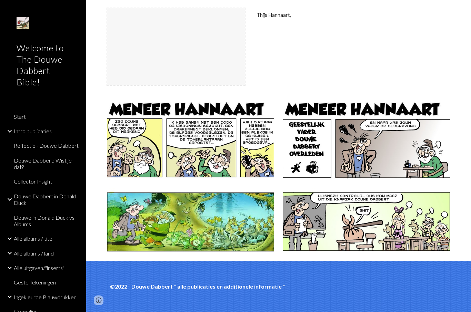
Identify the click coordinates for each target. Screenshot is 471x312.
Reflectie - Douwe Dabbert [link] (46, 145)
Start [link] (20, 116)
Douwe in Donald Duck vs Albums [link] (44, 220)
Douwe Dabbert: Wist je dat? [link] (43, 163)
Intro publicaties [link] (33, 131)
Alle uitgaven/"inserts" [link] (39, 267)
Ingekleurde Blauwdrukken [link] (45, 297)
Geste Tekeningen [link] (35, 282)
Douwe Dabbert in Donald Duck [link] (45, 199)
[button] (462, 9)
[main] (352, 15)
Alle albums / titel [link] (33, 238)
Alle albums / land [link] (34, 253)
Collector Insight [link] (33, 181)
